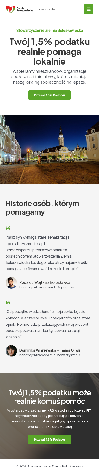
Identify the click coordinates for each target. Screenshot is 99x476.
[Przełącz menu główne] (88, 9)
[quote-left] (8, 227)
